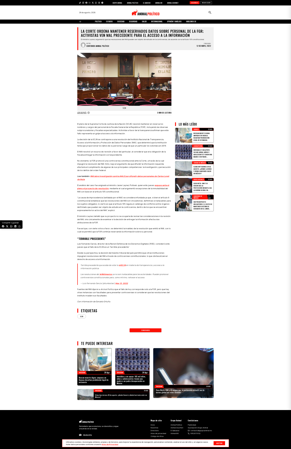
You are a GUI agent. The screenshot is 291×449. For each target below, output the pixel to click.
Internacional (157, 21)
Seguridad (133, 21)
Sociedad (120, 21)
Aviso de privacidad (158, 433)
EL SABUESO (147, 3)
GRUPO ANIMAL (117, 3)
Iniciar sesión (206, 3)
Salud (144, 21)
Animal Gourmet (177, 428)
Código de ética (157, 436)
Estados (109, 21)
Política (98, 21)
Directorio (155, 430)
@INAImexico (106, 274)
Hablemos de (191, 21)
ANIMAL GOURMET (173, 3)
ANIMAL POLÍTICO (132, 3)
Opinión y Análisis (174, 21)
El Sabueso (175, 430)
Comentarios (145, 330)
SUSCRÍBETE (194, 3)
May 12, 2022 (121, 283)
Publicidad (192, 425)
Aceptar (219, 443)
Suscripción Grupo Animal (198, 428)
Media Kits (87, 435)
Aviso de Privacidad (110, 444)
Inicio (153, 425)
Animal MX (175, 433)
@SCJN (122, 265)
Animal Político (176, 425)
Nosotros (154, 428)
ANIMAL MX (158, 3)
